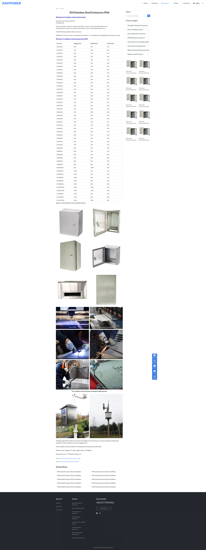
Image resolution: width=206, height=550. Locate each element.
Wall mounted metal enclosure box (138, 50)
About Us (155, 3)
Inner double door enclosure (136, 34)
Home (144, 3)
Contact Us (186, 3)
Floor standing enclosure (135, 29)
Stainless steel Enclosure (135, 54)
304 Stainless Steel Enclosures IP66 (71, 458)
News (176, 3)
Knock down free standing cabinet (138, 42)
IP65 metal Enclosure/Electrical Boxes (69, 471)
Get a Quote (59, 509)
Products (165, 3)
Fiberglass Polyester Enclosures (138, 25)
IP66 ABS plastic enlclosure (136, 38)
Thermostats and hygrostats (136, 46)
